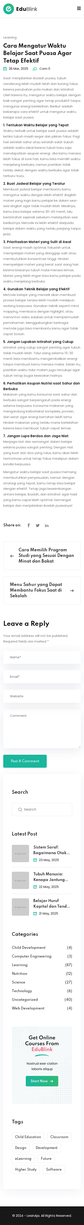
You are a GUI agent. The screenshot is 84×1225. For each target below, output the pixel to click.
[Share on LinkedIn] (47, 526)
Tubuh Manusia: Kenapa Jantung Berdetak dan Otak (51, 877)
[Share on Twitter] (38, 526)
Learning (10, 37)
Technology (22, 991)
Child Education (28, 1137)
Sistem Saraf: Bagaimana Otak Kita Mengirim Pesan (49, 850)
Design (20, 1148)
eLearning (23, 1159)
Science (18, 982)
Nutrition (19, 974)
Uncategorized (25, 1000)
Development (47, 1148)
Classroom (59, 1137)
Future (46, 1159)
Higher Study (26, 1169)
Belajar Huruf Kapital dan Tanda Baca (51, 904)
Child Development (28, 948)
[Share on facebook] (29, 526)
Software (54, 1169)
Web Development (28, 1008)
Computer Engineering (31, 956)
